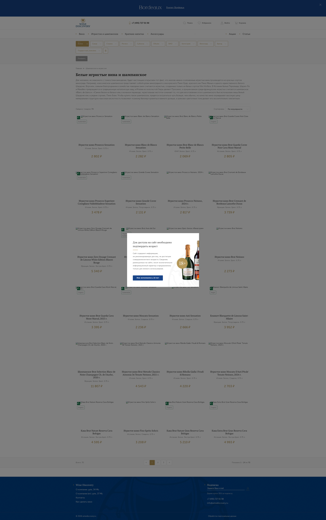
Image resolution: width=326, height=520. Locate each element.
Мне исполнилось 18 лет (148, 278)
